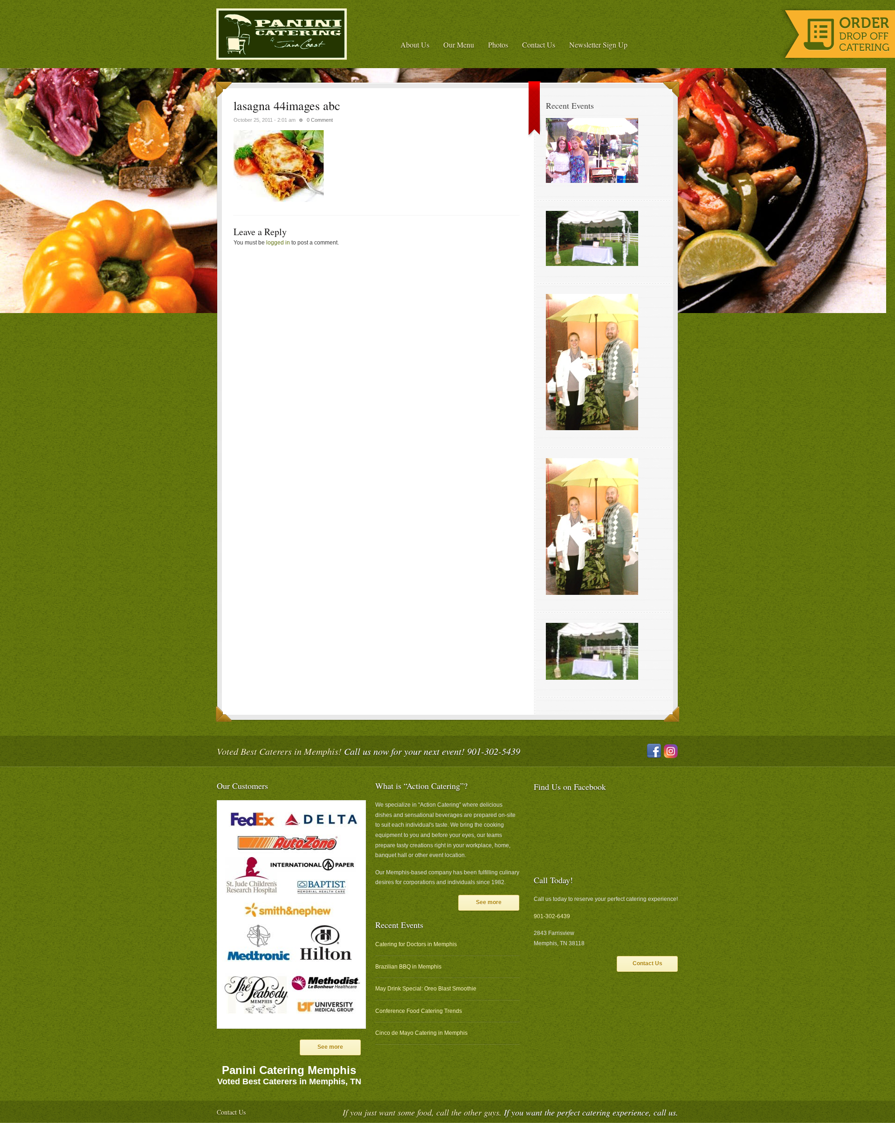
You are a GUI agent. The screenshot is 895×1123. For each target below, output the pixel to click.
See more (330, 1047)
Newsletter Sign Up (598, 44)
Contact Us (538, 44)
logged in (278, 242)
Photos (498, 44)
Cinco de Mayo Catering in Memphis (421, 1033)
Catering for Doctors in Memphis (416, 944)
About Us (414, 44)
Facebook (654, 751)
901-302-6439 (552, 916)
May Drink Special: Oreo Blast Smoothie (425, 988)
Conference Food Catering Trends (418, 1011)
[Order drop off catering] (836, 61)
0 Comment (320, 120)
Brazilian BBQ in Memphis (408, 966)
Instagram (670, 751)
